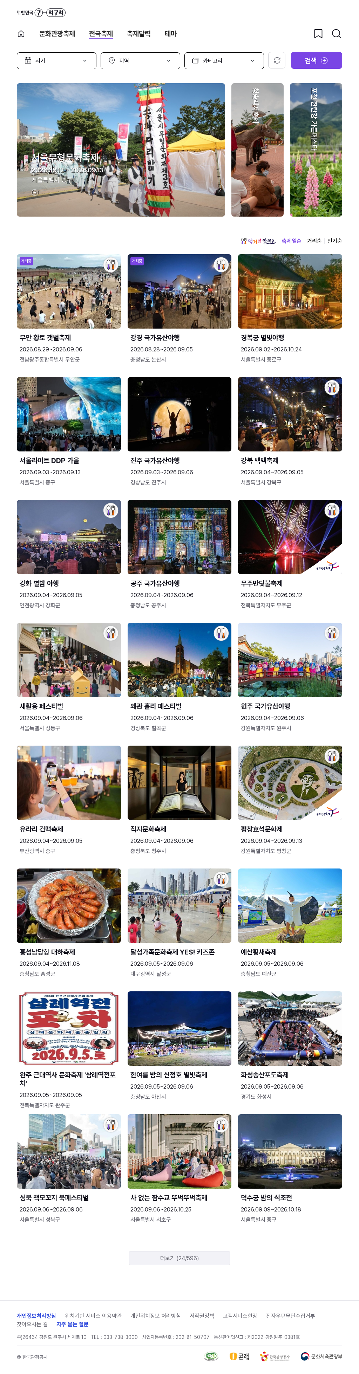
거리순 (314, 241)
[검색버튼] (336, 33)
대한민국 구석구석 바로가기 (41, 12)
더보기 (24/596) (179, 1258)
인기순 (334, 241)
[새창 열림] (211, 1359)
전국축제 (101, 33)
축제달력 (139, 33)
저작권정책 (202, 1316)
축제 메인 (21, 33)
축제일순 (292, 241)
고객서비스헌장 (240, 1316)
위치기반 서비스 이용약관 (93, 1316)
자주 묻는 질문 (72, 1324)
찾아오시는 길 (32, 1324)
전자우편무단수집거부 (290, 1316)
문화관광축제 (57, 33)
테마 (171, 33)
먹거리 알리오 (258, 241)
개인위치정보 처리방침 (155, 1316)
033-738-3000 (120, 1337)
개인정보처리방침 (36, 1316)
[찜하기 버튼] (318, 33)
